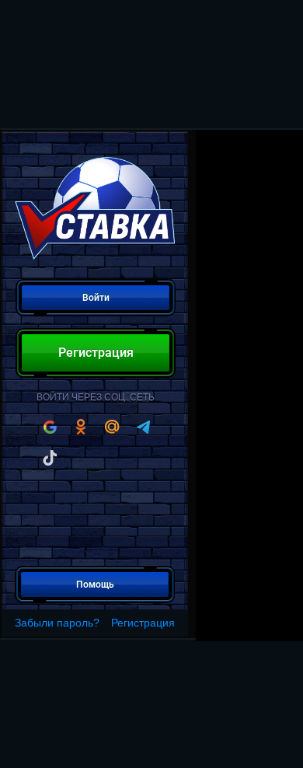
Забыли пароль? (57, 622)
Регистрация (143, 622)
